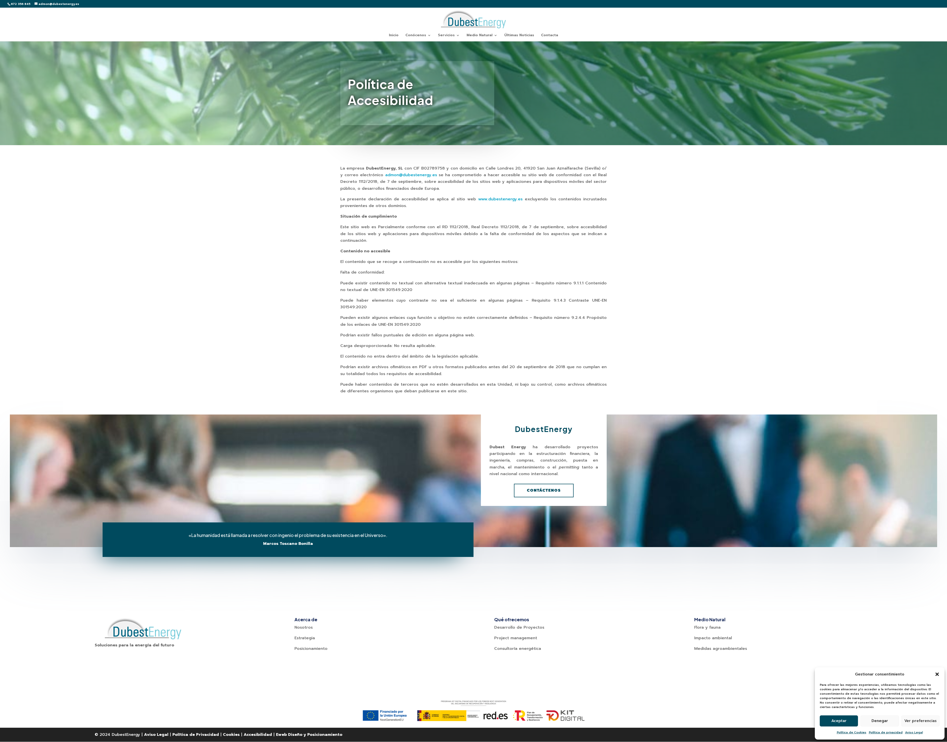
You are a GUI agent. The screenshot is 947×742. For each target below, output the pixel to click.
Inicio (394, 36)
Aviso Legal (914, 732)
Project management (515, 638)
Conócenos (415, 36)
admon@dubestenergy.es (411, 175)
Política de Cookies (851, 732)
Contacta (549, 36)
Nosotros (303, 627)
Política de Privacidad (195, 735)
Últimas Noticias (519, 36)
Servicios (446, 36)
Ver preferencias (920, 721)
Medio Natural (479, 36)
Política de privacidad (886, 732)
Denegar (880, 721)
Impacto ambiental (713, 638)
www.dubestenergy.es (500, 199)
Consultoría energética (517, 649)
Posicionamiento (311, 649)
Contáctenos (544, 490)
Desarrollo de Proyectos (519, 627)
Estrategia (304, 638)
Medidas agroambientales (720, 649)
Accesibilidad (258, 735)
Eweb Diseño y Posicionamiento (309, 735)
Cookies (231, 735)
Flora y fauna (707, 627)
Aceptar (839, 721)
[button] (937, 674)
